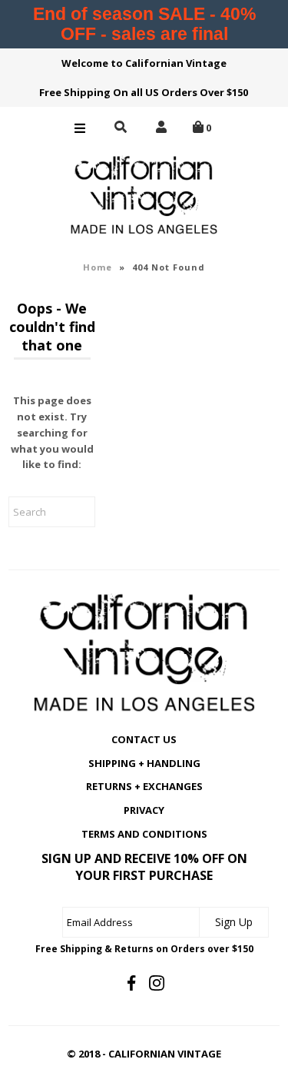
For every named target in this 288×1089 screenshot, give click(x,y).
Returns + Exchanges (144, 786)
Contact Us (144, 739)
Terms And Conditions (144, 834)
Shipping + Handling (144, 763)
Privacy (144, 810)
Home (97, 267)
